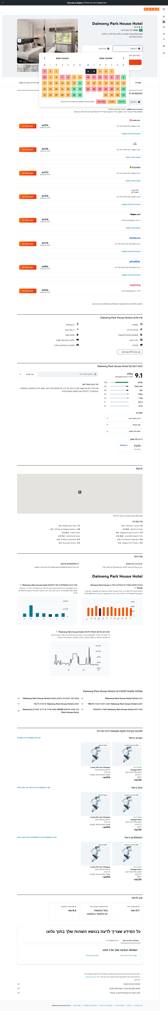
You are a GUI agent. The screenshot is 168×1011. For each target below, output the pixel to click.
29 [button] (112, 95)
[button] (2, 2)
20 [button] (123, 89)
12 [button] (88, 77)
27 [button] (123, 95)
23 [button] (106, 89)
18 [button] (94, 83)
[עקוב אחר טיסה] (164, 39)
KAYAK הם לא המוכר (131, 984)
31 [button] (45, 95)
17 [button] (100, 83)
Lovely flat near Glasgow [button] (100, 767)
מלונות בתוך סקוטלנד (90, 1005)
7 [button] (117, 77)
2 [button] (105, 71)
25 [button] (94, 89)
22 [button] (112, 89)
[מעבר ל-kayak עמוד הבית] (151, 9)
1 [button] (111, 71)
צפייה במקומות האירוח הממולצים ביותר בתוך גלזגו (37, 837)
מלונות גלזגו (77, 1005)
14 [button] (118, 83)
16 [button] (106, 83)
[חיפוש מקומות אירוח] (164, 21)
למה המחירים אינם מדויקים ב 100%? (125, 993)
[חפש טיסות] (164, 16)
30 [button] (106, 95)
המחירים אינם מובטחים (93, 977)
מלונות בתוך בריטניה (106, 1005)
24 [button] (100, 89)
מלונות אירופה (119, 1005)
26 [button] (88, 89)
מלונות (129, 1005)
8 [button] (111, 77)
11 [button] (94, 77)
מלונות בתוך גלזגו (92, 955)
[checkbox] (130, 447)
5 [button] (88, 71)
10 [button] (100, 77)
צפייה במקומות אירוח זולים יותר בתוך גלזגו (33, 787)
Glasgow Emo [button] (136, 770)
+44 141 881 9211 (136, 37)
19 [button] (88, 83)
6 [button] (123, 77)
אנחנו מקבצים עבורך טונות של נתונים (124, 988)
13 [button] (123, 83)
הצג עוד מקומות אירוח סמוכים (29, 738)
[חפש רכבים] (164, 27)
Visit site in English (74, 3)
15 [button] (112, 83)
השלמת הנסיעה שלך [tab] (131, 940)
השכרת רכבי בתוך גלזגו (128, 955)
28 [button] (117, 95)
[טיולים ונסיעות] (164, 46)
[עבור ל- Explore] (164, 34)
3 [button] (99, 71)
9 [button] (105, 77)
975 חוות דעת (127, 30)
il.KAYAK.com (138, 1005)
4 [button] (94, 71)
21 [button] (118, 89)
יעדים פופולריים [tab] (113, 940)
